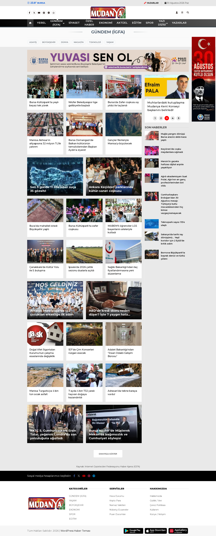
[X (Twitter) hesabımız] (34, 13)
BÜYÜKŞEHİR (48, 42)
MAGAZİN (78, 42)
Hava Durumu (116, 496)
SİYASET (74, 22)
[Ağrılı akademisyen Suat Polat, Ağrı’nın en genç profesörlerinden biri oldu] (152, 182)
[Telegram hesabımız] (49, 13)
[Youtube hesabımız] (39, 13)
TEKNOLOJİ (95, 42)
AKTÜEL (122, 22)
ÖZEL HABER (89, 23)
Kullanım (154, 509)
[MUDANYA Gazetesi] (108, 17)
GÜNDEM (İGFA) (56, 23)
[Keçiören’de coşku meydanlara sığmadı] (152, 154)
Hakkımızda (156, 496)
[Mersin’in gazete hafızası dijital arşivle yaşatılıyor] (152, 167)
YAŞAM (109, 42)
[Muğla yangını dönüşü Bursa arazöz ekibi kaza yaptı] (152, 139)
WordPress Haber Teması (75, 530)
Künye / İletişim (158, 514)
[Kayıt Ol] (177, 12)
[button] (30, 23)
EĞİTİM (136, 22)
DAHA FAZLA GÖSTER (108, 454)
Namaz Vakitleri (117, 505)
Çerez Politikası (157, 505)
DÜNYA (64, 42)
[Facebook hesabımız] (29, 13)
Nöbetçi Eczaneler (118, 509)
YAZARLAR (179, 22)
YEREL (41, 22)
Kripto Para (115, 500)
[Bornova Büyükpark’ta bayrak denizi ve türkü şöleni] (152, 258)
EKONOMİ (105, 22)
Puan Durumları (117, 514)
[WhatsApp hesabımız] (54, 13)
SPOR (149, 22)
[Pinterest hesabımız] (44, 13)
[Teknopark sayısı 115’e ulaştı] (152, 227)
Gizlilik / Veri (156, 500)
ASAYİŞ (33, 42)
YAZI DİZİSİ (162, 23)
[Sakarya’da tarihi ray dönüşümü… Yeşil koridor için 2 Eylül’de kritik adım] (152, 240)
